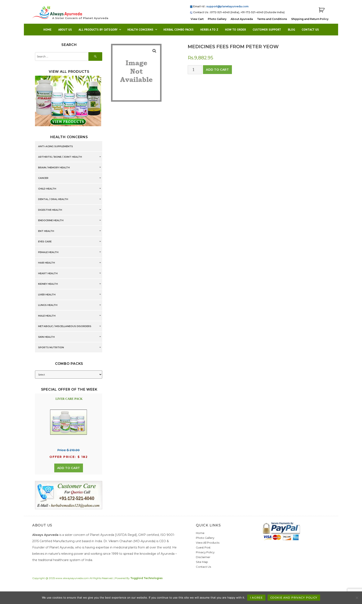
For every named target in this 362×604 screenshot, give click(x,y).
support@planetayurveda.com (227, 6)
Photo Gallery (217, 19)
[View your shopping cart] (322, 10)
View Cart (197, 19)
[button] (154, 51)
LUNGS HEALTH (47, 305)
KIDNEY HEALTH (48, 284)
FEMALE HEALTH (48, 252)
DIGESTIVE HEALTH (50, 209)
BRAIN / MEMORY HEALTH (54, 167)
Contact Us (310, 29)
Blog (291, 29)
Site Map (202, 562)
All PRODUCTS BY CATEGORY (98, 29)
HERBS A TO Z (209, 29)
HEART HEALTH (48, 273)
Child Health (47, 188)
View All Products (207, 542)
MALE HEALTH (47, 315)
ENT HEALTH (46, 231)
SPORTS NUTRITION (51, 347)
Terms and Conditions (272, 19)
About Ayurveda (242, 19)
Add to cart (217, 69)
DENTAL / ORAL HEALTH (53, 199)
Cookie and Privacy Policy (293, 597)
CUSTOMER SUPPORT (267, 29)
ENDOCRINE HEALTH (50, 220)
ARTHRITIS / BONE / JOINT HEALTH (60, 157)
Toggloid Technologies (146, 578)
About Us (65, 29)
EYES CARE (45, 241)
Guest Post (203, 547)
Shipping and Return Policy (309, 19)
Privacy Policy (205, 552)
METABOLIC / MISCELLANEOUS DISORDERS (64, 326)
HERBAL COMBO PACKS (178, 29)
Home (47, 29)
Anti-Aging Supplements (55, 146)
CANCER (43, 178)
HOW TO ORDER (235, 29)
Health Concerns (140, 29)
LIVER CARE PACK (69, 398)
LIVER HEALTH (47, 294)
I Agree (256, 597)
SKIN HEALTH (46, 336)
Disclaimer (203, 557)
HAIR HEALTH (46, 262)
